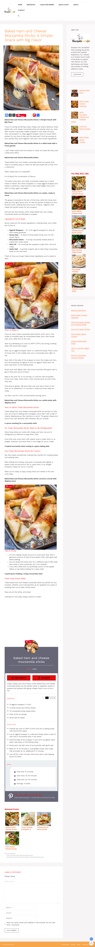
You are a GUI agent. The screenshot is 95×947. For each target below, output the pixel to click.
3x (54, 697)
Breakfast (31, 4)
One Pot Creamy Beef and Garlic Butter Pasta (20, 855)
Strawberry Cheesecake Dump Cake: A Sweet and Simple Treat (25, 857)
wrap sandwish (11, 853)
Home (20, 4)
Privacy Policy (65, 944)
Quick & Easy (64, 4)
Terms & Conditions (87, 944)
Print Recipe (20, 678)
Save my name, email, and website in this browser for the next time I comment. (31, 924)
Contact (21, 10)
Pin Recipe (45, 678)
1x (47, 697)
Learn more (77, 74)
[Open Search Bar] (19, 16)
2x (50, 697)
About (75, 4)
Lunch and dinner (47, 4)
